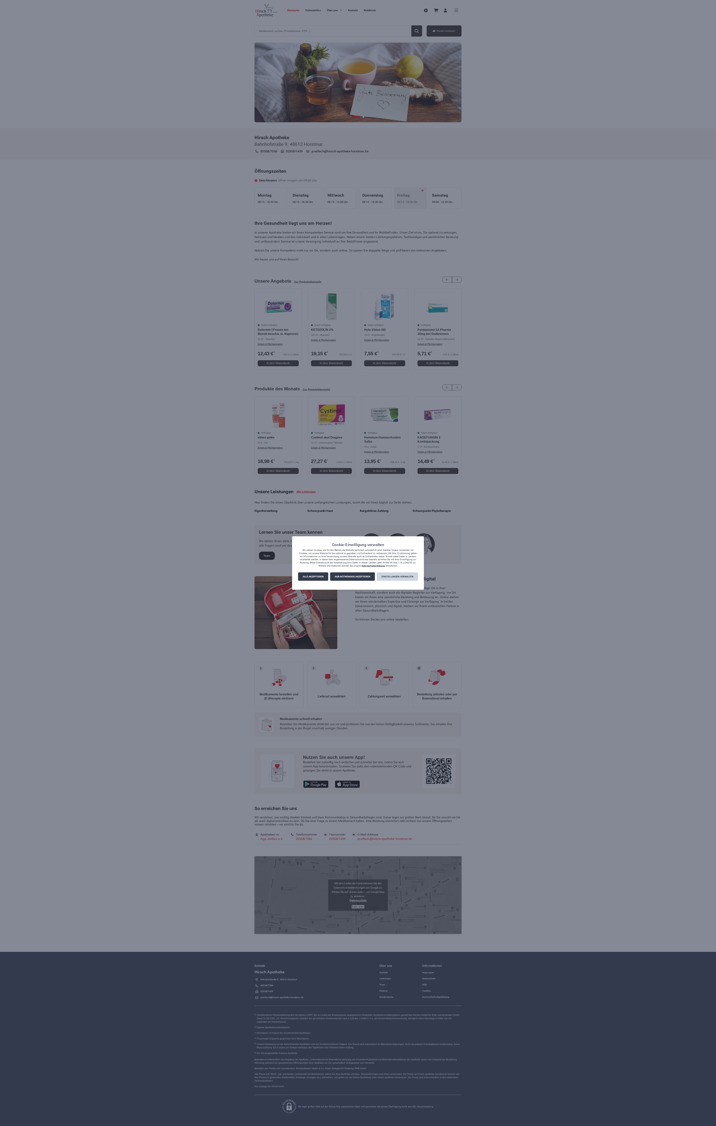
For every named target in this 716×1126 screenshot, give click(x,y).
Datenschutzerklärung (373, 565)
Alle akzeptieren (313, 576)
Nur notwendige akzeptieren (352, 576)
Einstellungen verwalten (397, 576)
